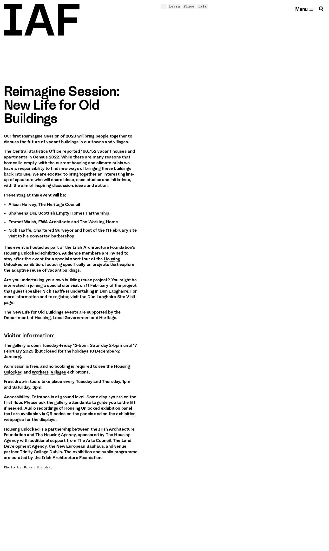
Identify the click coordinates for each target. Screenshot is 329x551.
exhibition (126, 413)
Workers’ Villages (49, 372)
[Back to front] (41, 20)
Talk (202, 6)
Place (189, 6)
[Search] (321, 9)
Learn (174, 6)
